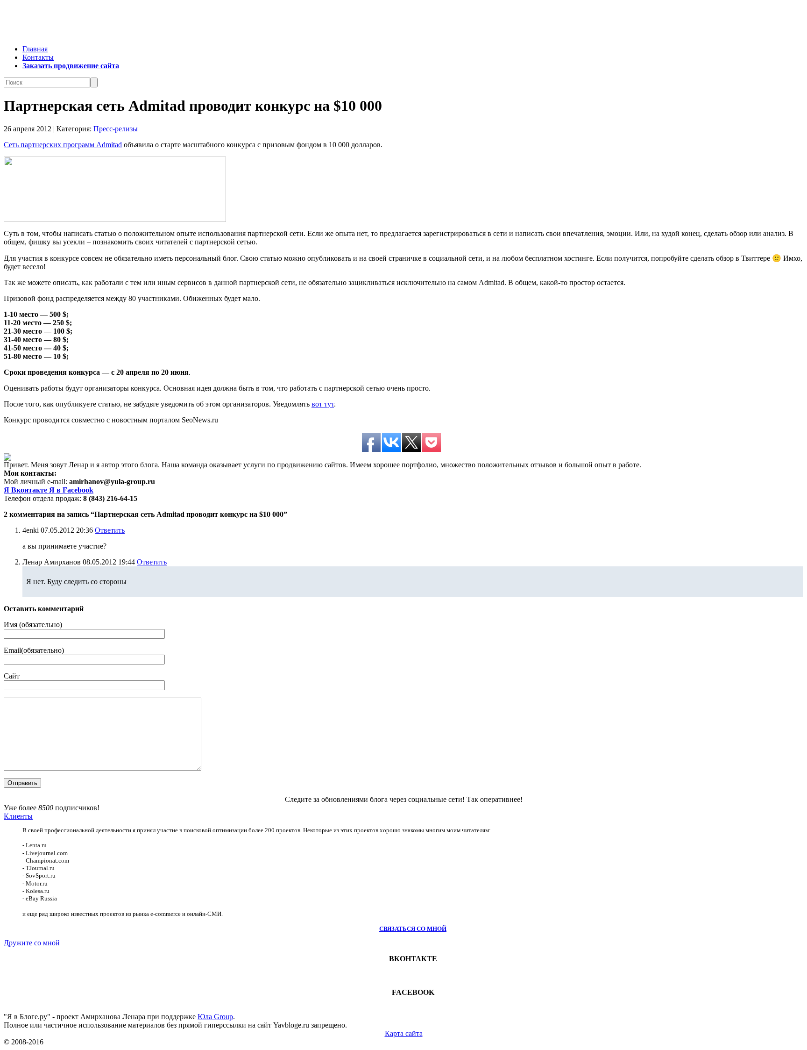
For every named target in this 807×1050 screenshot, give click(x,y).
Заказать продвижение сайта (70, 66)
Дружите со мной (32, 943)
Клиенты (18, 816)
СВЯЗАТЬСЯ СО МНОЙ (412, 928)
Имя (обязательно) (33, 625)
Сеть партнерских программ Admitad (63, 145)
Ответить (110, 530)
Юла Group (215, 1017)
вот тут (322, 404)
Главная (35, 49)
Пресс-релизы (115, 129)
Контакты (38, 57)
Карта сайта (404, 1033)
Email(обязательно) (34, 650)
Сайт (12, 676)
